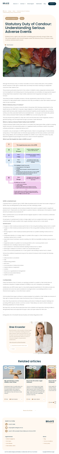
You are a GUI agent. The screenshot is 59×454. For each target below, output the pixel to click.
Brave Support (30, 3)
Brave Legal (29, 367)
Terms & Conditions (48, 441)
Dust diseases (9, 443)
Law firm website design (10, 451)
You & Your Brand (33, 451)
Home (5, 11)
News (14, 11)
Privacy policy (47, 443)
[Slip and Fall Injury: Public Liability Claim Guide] (13, 373)
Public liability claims (10, 445)
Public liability (12, 367)
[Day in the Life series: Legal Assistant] (35, 373)
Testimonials (39, 3)
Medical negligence (12, 18)
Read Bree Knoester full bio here (19, 345)
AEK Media (18, 451)
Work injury (8, 441)
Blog (45, 3)
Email (13, 349)
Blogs (9, 11)
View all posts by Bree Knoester (17, 342)
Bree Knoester (17, 327)
